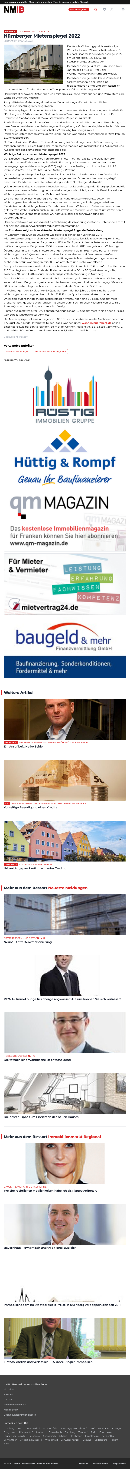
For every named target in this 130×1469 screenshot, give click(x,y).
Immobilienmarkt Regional (50, 351)
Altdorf (63, 1436)
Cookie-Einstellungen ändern (20, 1414)
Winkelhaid (51, 1439)
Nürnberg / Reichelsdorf (73, 1428)
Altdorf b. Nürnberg (31, 1439)
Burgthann (10, 1432)
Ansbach (40, 1432)
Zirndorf (82, 1432)
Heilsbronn (76, 1436)
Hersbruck (34, 1436)
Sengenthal (108, 1436)
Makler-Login (11, 1409)
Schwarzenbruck (70, 1439)
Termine (8, 1394)
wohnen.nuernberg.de (96, 322)
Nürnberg (9, 1428)
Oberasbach (55, 1432)
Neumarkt (103, 1428)
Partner (8, 1399)
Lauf (92, 1428)
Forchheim (105, 1432)
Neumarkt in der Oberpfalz (42, 1428)
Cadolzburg (100, 1439)
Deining (86, 1439)
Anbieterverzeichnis (15, 1404)
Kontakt (83, 1463)
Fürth (21, 1428)
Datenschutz (100, 1463)
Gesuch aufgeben (78, 9)
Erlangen (117, 1428)
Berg (6, 1443)
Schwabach (49, 1436)
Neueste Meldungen (17, 351)
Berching (70, 1432)
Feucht (114, 1439)
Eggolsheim (92, 1436)
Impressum (119, 1463)
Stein (93, 1432)
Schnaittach (10, 1439)
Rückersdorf (26, 1432)
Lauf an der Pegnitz (14, 1436)
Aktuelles (9, 1389)
